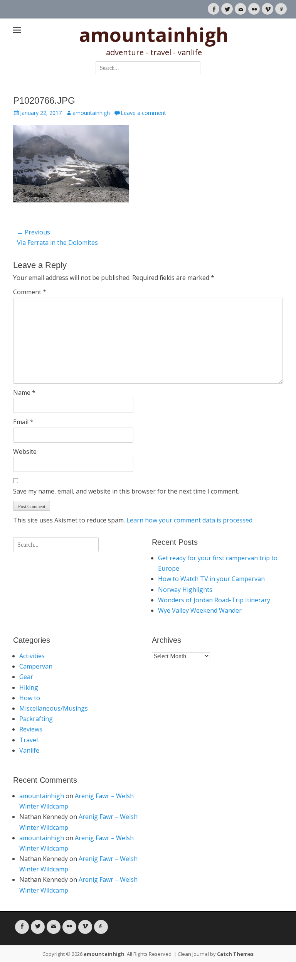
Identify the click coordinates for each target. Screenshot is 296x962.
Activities (32, 656)
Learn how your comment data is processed (189, 520)
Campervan (35, 666)
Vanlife (29, 750)
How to (29, 698)
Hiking (28, 687)
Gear (26, 676)
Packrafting (36, 718)
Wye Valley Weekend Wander (200, 610)
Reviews (30, 729)
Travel (28, 740)
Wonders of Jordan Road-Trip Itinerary (214, 600)
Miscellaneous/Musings (53, 708)
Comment (29, 292)
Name (24, 392)
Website (25, 451)
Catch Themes (235, 953)
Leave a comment (143, 112)
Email (23, 422)
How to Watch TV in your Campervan (211, 579)
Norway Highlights (185, 589)
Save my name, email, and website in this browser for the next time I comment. (126, 491)
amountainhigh (154, 35)
